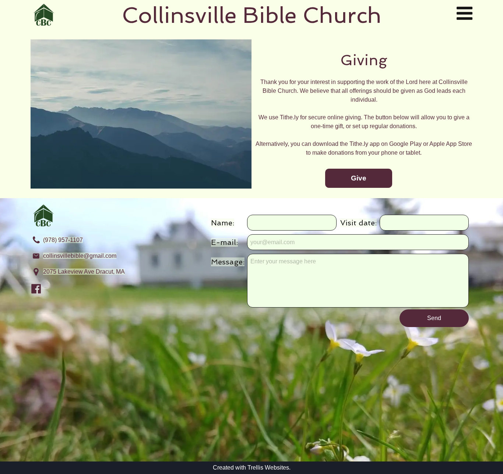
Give (358, 178)
